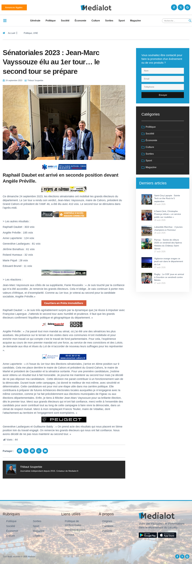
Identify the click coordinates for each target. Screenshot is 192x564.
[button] (19, 451)
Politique (51, 20)
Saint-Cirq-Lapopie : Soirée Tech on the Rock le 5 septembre (167, 198)
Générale (35, 20)
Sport (121, 20)
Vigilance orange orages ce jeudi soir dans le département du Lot (168, 261)
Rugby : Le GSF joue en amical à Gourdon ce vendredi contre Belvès (169, 277)
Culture (96, 20)
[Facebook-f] (174, 7)
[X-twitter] (181, 7)
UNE (35, 33)
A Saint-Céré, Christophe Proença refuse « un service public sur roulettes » (167, 214)
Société (65, 20)
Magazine (135, 20)
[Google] (187, 7)
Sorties (109, 20)
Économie (80, 20)
